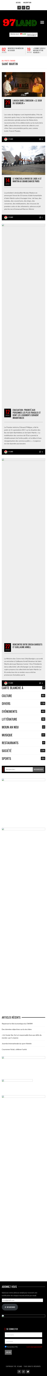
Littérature (23, 719)
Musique (23, 735)
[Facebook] (19, 7)
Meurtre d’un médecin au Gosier (15, 49)
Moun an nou (23, 727)
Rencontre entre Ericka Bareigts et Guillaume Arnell (27, 646)
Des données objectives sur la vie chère (17, 1029)
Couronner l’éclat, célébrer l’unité (14, 1049)
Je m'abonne (10, 1307)
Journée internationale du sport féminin (17, 1043)
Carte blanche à (23, 688)
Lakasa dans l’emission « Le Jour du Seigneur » (27, 102)
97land (10, 139)
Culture (23, 696)
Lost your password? (34, 1347)
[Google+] (23, 7)
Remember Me (12, 1347)
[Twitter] (28, 7)
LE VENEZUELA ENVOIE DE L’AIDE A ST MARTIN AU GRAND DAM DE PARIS (27, 180)
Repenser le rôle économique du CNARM (17, 1024)
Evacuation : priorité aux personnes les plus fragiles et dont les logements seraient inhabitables (27, 413)
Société (23, 751)
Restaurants (23, 743)
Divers (23, 703)
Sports (23, 758)
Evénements (23, 711)
